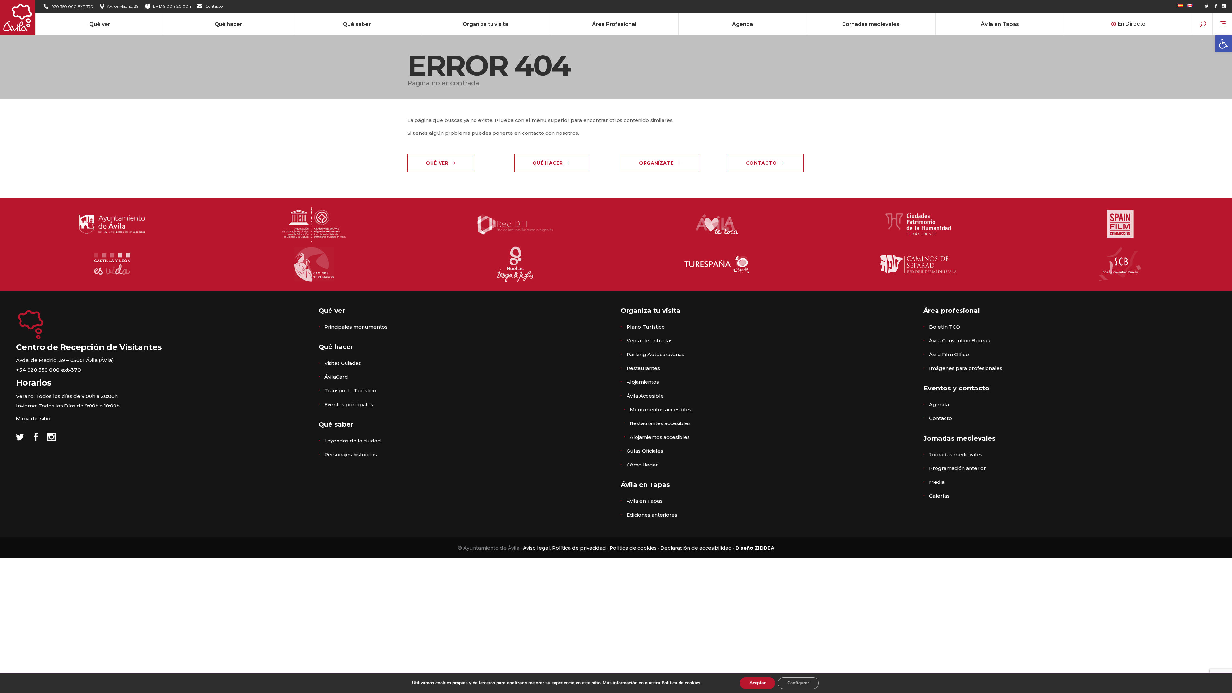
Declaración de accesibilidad (696, 548)
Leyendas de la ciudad (352, 441)
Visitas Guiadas (342, 363)
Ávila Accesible (645, 396)
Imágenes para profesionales (965, 368)
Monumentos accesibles (660, 409)
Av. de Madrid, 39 (123, 6)
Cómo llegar (642, 465)
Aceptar (757, 683)
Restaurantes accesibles (660, 423)
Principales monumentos (356, 327)
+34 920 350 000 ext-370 (48, 370)
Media (937, 482)
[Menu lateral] (1223, 23)
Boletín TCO (944, 327)
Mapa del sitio (33, 418)
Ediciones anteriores (652, 515)
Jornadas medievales (955, 454)
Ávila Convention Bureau (960, 341)
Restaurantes (643, 368)
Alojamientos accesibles (660, 437)
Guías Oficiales (645, 451)
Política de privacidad (579, 548)
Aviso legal (536, 548)
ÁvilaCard (336, 377)
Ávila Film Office (949, 354)
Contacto (214, 6)
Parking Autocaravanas (655, 354)
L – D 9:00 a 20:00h (172, 6)
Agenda (939, 404)
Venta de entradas (649, 341)
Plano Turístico (646, 327)
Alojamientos (643, 382)
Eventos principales (348, 404)
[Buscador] (1203, 23)
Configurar (798, 683)
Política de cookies (633, 548)
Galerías (939, 496)
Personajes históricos (350, 454)
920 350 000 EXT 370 (72, 6)
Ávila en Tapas (645, 501)
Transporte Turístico (350, 391)
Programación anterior (957, 468)
